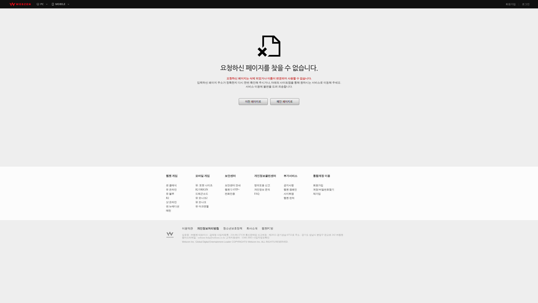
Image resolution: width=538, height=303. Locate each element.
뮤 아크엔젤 (202, 206)
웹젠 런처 (289, 198)
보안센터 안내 (233, 185)
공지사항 (289, 185)
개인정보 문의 (262, 189)
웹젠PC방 (267, 228)
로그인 (526, 4)
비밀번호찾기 (326, 189)
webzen (19, 4)
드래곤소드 (201, 193)
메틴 (168, 210)
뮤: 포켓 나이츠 (203, 185)
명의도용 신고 (262, 185)
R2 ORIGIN (201, 189)
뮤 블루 (170, 193)
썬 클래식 (171, 185)
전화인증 (230, 193)
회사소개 (252, 228)
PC (42, 4)
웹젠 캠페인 (290, 189)
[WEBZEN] (170, 234)
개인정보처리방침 (208, 228)
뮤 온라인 (171, 189)
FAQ (256, 193)
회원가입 (511, 4)
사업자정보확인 (261, 237)
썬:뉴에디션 (172, 206)
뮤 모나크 (200, 202)
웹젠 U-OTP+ (232, 189)
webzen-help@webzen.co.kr (211, 237)
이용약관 (187, 228)
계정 (315, 189)
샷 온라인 (171, 202)
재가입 (317, 193)
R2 (167, 198)
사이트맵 (289, 193)
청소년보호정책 (232, 228)
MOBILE (60, 4)
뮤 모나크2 (201, 198)
